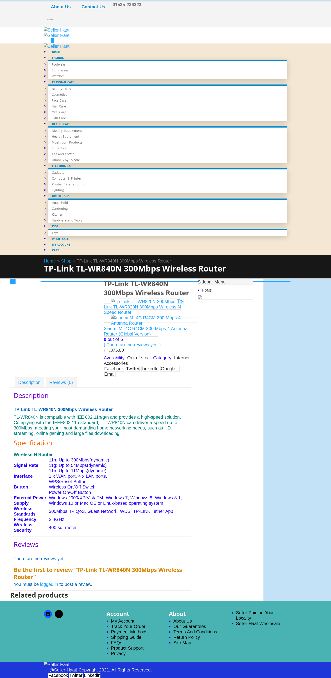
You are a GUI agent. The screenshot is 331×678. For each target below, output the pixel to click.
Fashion (58, 58)
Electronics (61, 166)
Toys (55, 233)
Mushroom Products (67, 142)
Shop (66, 260)
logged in (49, 584)
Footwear (59, 64)
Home (56, 52)
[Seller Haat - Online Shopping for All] (72, 32)
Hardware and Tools (67, 220)
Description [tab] (29, 382)
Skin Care (59, 118)
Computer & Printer (66, 178)
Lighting (58, 190)
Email (109, 374)
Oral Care (59, 112)
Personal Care (63, 82)
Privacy (118, 653)
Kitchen (57, 214)
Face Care (59, 100)
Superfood (60, 148)
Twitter (132, 368)
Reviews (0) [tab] (61, 382)
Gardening (60, 208)
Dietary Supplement (67, 130)
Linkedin (92, 675)
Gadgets (58, 172)
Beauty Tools (61, 89)
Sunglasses (60, 70)
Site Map (182, 642)
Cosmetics (59, 94)
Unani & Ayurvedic (66, 160)
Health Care (61, 124)
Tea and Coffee (63, 154)
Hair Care (59, 106)
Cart (55, 250)
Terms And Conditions (195, 631)
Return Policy (186, 637)
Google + (170, 368)
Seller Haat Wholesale (258, 623)
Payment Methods (129, 631)
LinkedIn (150, 368)
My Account (61, 245)
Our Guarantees (189, 626)
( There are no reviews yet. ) (132, 344)
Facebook (114, 368)
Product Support (127, 648)
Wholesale (60, 239)
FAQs (116, 642)
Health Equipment (65, 136)
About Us (61, 6)
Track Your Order (128, 626)
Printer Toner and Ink (68, 184)
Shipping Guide (126, 637)
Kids (55, 226)
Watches (58, 76)
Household (60, 196)
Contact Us (93, 6)
